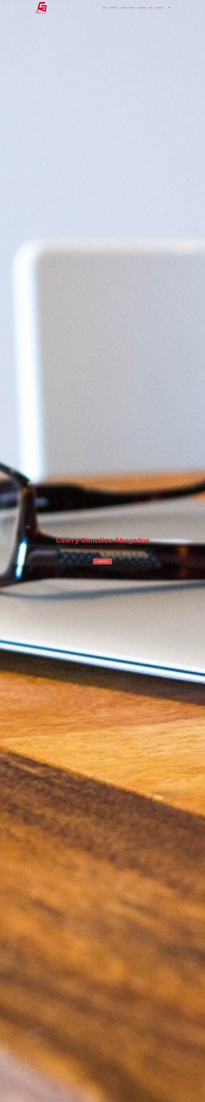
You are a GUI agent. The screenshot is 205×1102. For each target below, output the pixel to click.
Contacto (159, 8)
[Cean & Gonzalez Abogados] (41, 7)
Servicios (113, 8)
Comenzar (102, 561)
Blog (151, 8)
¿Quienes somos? (127, 8)
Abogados (142, 8)
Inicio (105, 8)
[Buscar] (169, 8)
